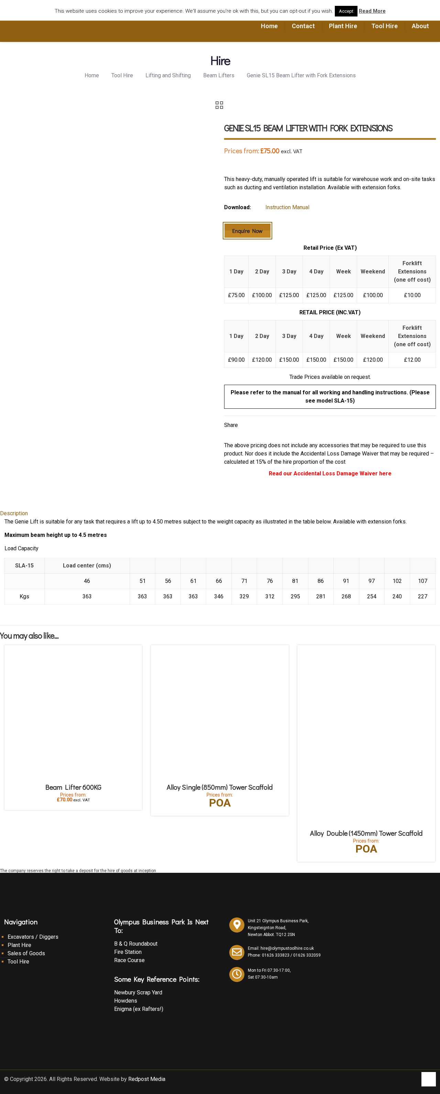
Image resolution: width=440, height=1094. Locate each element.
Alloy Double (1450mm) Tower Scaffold (366, 832)
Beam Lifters (218, 75)
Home (92, 75)
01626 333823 (275, 955)
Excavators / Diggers (33, 937)
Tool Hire (122, 75)
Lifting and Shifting (168, 75)
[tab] (220, 513)
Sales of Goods (26, 953)
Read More (372, 11)
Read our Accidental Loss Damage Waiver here (330, 473)
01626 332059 (307, 955)
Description (14, 513)
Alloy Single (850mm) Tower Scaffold (220, 786)
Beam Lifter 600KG (73, 786)
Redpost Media (146, 1079)
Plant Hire (19, 945)
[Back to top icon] (428, 1079)
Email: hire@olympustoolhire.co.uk (281, 948)
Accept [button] (346, 11)
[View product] (132, 654)
